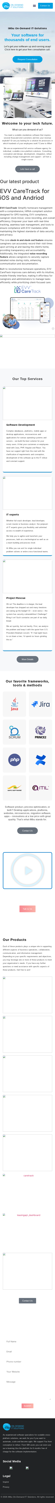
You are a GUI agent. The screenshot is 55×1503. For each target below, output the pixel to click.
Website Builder (18, 1156)
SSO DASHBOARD (19, 1038)
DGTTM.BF (14, 1080)
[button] (34, 5)
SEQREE (12, 1001)
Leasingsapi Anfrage (21, 1230)
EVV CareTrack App (21, 1193)
